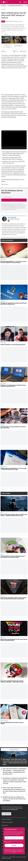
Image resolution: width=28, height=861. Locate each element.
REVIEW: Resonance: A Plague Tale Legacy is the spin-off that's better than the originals (14, 798)
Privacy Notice (19, 205)
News (3, 21)
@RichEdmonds (12, 234)
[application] (14, 139)
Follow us (16, 51)
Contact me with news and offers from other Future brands (14, 841)
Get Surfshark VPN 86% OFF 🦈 (16, 5)
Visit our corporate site (12, 809)
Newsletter (24, 51)
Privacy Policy (18, 850)
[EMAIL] (9, 221)
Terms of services (17, 204)
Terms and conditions (7, 819)
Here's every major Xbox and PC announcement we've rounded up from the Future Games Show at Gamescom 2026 (14, 790)
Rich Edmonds (10, 21)
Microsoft (4, 9)
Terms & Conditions (12, 851)
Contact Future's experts (7, 822)
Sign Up (14, 845)
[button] (26, 2)
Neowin (6, 184)
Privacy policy (5, 825)
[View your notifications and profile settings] (20, 2)
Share (5, 51)
